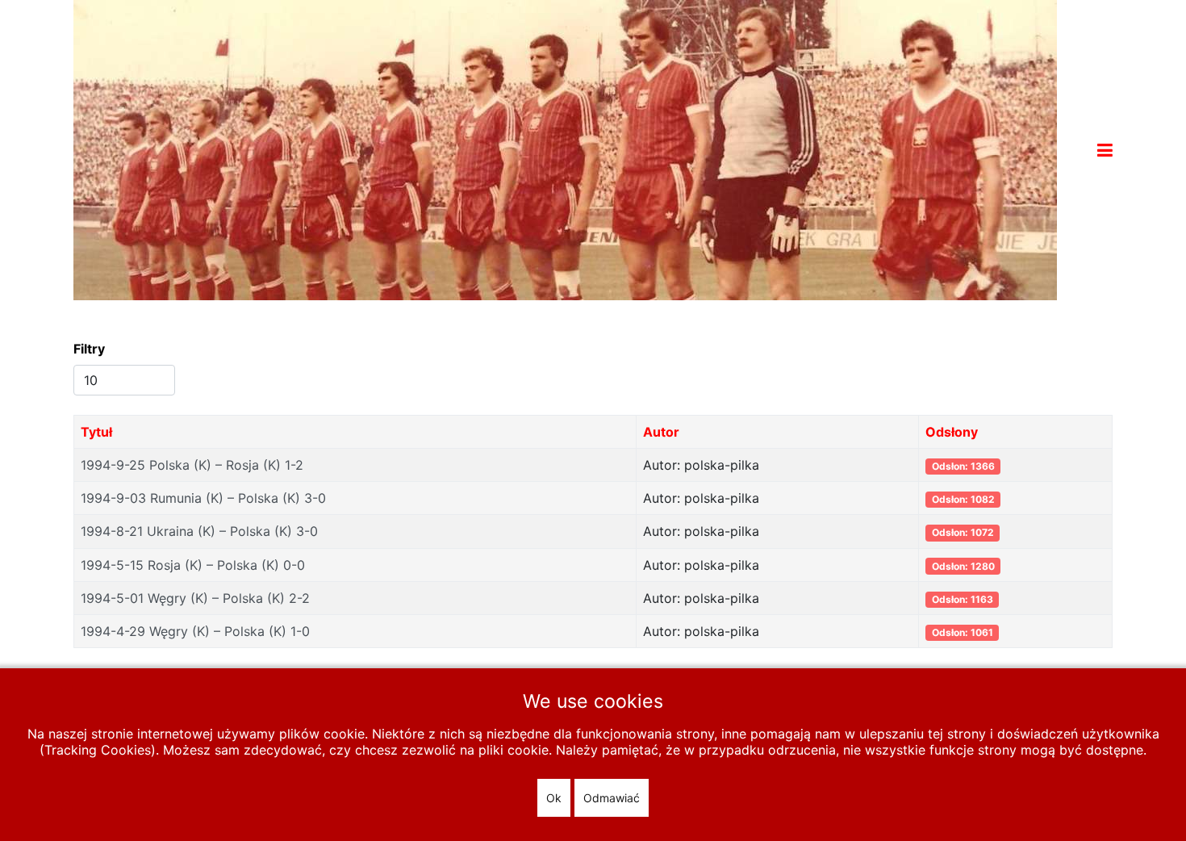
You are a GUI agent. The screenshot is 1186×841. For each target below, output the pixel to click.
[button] (1105, 150)
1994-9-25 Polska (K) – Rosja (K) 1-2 (192, 465)
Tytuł (96, 432)
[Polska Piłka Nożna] (565, 148)
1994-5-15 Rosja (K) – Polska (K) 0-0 (193, 565)
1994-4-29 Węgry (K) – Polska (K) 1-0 (195, 631)
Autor (661, 432)
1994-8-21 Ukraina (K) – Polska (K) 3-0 (199, 531)
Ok (554, 798)
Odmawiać (611, 798)
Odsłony (951, 432)
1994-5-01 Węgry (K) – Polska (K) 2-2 (195, 598)
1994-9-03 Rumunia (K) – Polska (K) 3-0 (203, 498)
